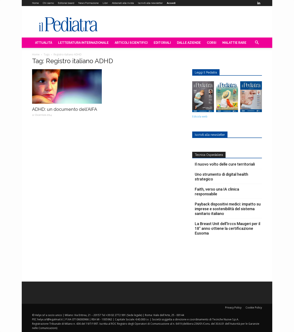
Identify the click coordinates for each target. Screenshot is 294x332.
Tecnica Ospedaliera (209, 155)
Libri (105, 3)
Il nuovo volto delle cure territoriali (225, 164)
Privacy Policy (233, 307)
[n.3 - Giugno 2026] (203, 97)
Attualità (43, 42)
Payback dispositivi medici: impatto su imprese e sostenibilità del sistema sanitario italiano (228, 209)
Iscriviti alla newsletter (150, 3)
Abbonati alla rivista (123, 3)
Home (35, 3)
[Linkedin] (258, 3)
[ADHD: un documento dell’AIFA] (67, 86)
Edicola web (199, 116)
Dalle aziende (189, 42)
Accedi (171, 3)
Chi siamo (48, 3)
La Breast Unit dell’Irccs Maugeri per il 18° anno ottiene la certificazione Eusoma (227, 228)
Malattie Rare (234, 42)
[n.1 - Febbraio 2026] (251, 97)
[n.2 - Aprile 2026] (227, 97)
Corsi (211, 42)
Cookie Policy (254, 307)
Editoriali (162, 42)
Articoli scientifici (131, 42)
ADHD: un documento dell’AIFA (64, 109)
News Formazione (88, 3)
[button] (257, 43)
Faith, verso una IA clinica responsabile (217, 191)
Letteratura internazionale (83, 42)
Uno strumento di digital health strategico (221, 176)
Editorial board (66, 3)
